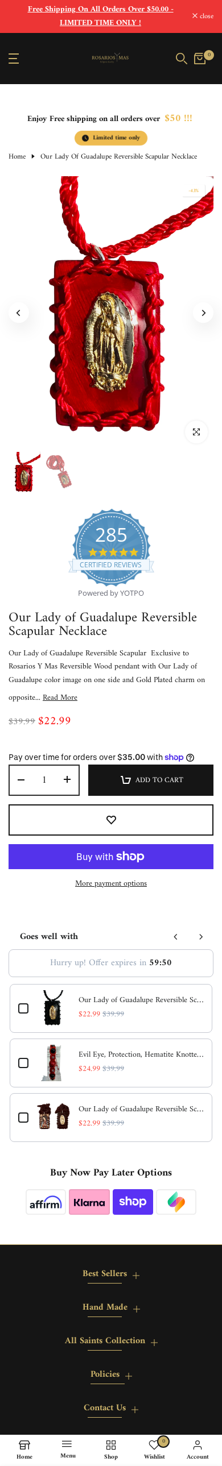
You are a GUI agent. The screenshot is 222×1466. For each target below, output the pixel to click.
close (205, 16)
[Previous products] (175, 937)
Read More (60, 698)
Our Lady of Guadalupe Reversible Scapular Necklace (141, 1000)
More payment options (111, 884)
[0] (199, 58)
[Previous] (19, 312)
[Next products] (200, 937)
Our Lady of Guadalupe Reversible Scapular (141, 1109)
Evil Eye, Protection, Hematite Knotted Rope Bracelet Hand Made (141, 1055)
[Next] (203, 312)
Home (17, 157)
